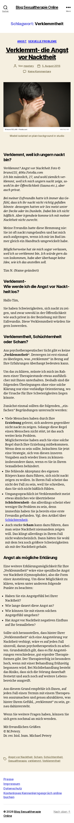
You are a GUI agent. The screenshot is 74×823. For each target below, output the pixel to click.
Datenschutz (12, 788)
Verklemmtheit (51, 760)
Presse (8, 779)
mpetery (29, 66)
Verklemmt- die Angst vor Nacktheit (37, 53)
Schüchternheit (16, 520)
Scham (38, 757)
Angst (22, 41)
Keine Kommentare (39, 71)
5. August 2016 (51, 66)
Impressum (11, 784)
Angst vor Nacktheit (20, 757)
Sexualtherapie (17, 760)
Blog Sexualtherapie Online (37, 7)
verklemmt (34, 760)
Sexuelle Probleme (42, 41)
